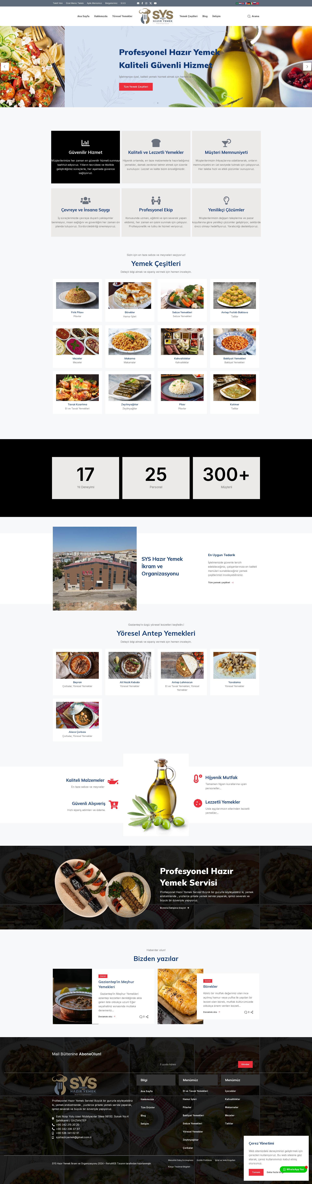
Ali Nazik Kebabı (130, 683)
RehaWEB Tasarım (115, 1165)
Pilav (182, 406)
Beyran (77, 683)
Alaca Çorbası (77, 733)
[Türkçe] (257, 3)
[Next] (307, 67)
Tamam (256, 1172)
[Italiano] (251, 3)
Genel (103, 978)
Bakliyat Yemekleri (234, 359)
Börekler (130, 313)
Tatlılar (234, 317)
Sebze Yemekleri (182, 313)
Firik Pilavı (77, 313)
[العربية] (237, 3)
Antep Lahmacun (182, 683)
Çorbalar (67, 687)
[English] (243, 3)
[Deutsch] (248, 3)
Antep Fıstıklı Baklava (234, 313)
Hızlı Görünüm (77, 304)
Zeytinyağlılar (129, 406)
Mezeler (77, 360)
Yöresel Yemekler (82, 687)
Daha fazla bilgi (275, 1172)
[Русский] (254, 3)
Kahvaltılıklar (182, 360)
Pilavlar (77, 317)
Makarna (129, 359)
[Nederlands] (240, 3)
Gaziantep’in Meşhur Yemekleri (116, 986)
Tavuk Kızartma (77, 406)
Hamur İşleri (129, 317)
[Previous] (5, 67)
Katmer (234, 406)
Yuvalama (234, 683)
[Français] (246, 3)
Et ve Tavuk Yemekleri (77, 410)
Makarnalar (130, 364)
